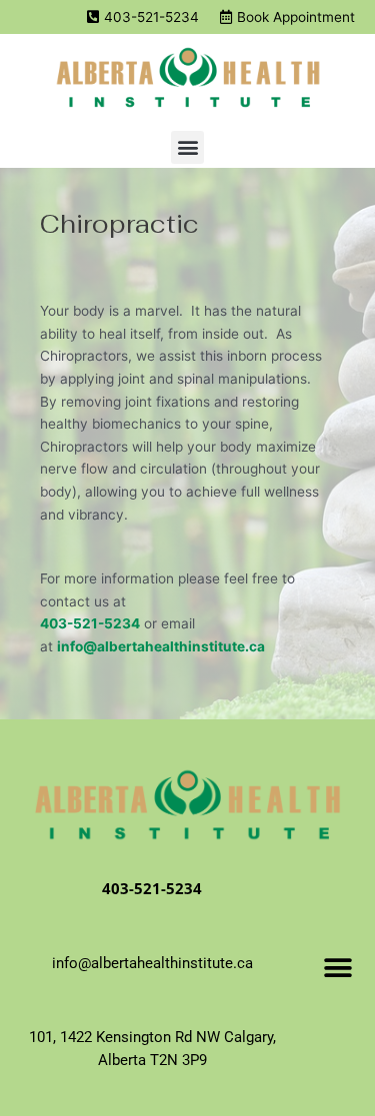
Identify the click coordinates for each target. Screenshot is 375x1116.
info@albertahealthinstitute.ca (161, 646)
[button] (187, 147)
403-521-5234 (90, 623)
